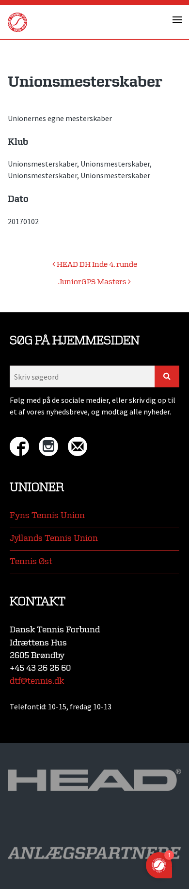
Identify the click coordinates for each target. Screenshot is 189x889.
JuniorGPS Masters (93, 282)
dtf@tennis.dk (37, 681)
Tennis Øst (31, 561)
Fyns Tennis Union (47, 515)
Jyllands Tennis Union (54, 538)
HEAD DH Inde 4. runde (96, 264)
